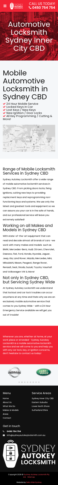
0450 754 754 (43, 7)
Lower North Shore (41, 406)
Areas (5, 414)
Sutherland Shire (40, 410)
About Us (7, 402)
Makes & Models (11, 410)
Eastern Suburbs (40, 402)
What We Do (9, 406)
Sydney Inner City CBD (43, 398)
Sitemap (31, 477)
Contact (7, 418)
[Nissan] (14, 372)
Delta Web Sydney (34, 482)
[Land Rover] (43, 372)
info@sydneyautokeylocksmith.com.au (25, 435)
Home (6, 398)
